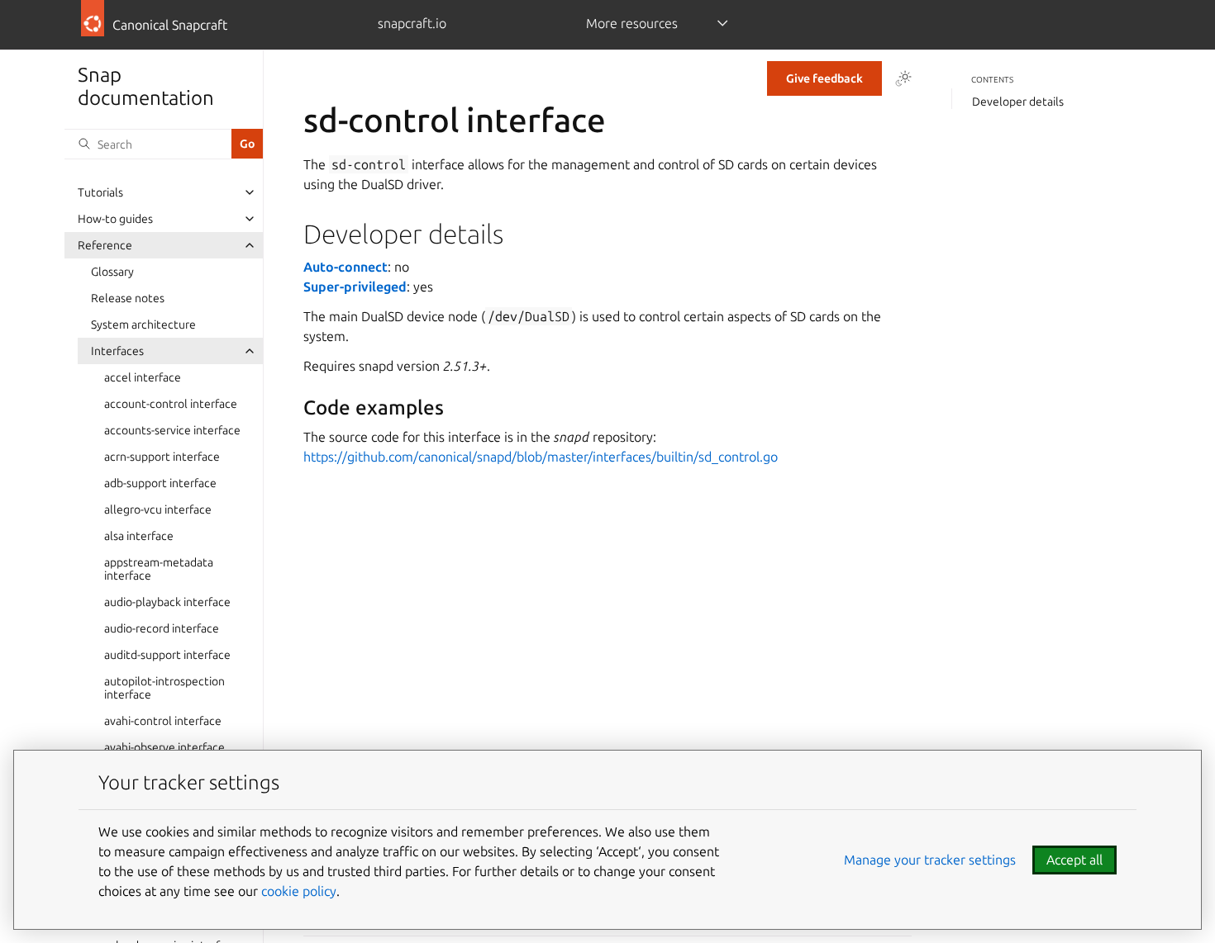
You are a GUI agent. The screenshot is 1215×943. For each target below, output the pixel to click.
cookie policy (298, 891)
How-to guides (115, 218)
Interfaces (117, 351)
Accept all (1074, 859)
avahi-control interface (163, 720)
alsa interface (139, 536)
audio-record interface (161, 628)
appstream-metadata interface (158, 569)
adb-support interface (160, 483)
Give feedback (824, 78)
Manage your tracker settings (930, 859)
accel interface (142, 377)
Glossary (112, 271)
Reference (105, 245)
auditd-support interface (167, 654)
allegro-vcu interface (158, 509)
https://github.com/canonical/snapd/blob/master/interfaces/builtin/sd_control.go (540, 456)
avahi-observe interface (164, 747)
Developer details (1018, 101)
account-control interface (170, 403)
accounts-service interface (172, 430)
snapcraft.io (412, 23)
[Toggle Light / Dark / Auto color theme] (903, 78)
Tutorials (100, 192)
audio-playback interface (167, 602)
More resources (632, 23)
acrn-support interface (162, 456)
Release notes (127, 298)
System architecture (143, 324)
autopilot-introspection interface (164, 688)
